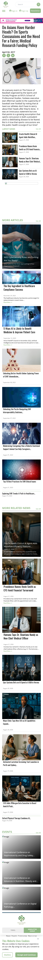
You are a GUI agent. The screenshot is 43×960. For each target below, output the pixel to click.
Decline (7, 955)
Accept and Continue (26, 955)
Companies (22, 936)
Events (14, 936)
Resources (32, 936)
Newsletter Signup (32, 930)
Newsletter (35, 10)
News (8, 936)
